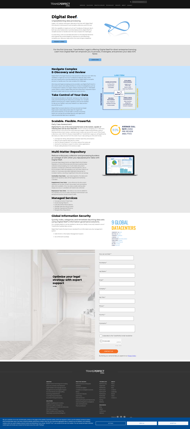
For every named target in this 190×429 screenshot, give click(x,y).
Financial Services (80, 397)
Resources (102, 405)
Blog (100, 407)
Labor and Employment (81, 403)
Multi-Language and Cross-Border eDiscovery (57, 407)
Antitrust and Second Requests (83, 383)
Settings (110, 423)
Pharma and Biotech (81, 405)
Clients (112, 395)
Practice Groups (99, 5)
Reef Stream (102, 397)
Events (112, 385)
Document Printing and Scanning (54, 397)
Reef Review (102, 387)
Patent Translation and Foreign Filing (55, 411)
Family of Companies (138, 1)
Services (82, 5)
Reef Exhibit (102, 395)
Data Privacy (79, 395)
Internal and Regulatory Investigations (85, 401)
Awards (113, 393)
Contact (129, 5)
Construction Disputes (81, 393)
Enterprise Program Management (54, 405)
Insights (117, 5)
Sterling (101, 399)
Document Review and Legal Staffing (55, 391)
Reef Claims (102, 391)
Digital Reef (55, 76)
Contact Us (114, 397)
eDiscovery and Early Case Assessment (55, 385)
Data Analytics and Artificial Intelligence (55, 413)
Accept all (173, 423)
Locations (113, 389)
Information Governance (52, 409)
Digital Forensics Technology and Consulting (57, 383)
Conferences (102, 411)
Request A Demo (59, 41)
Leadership (114, 391)
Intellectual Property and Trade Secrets (85, 399)
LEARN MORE (95, 59)
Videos (101, 409)
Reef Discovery (103, 383)
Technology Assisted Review (53, 393)
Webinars (101, 413)
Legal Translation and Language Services (56, 387)
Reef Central (102, 389)
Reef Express (102, 393)
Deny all (141, 423)
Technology (110, 5)
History (113, 383)
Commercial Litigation (81, 387)
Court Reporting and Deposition (54, 395)
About (124, 5)
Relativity (101, 401)
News (112, 387)
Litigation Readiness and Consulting (54, 403)
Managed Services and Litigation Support (56, 389)
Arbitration (78, 385)
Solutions (90, 5)
